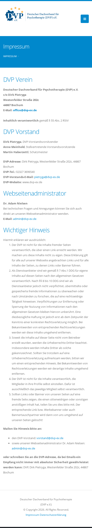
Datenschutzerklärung (53, 514)
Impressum (10, 56)
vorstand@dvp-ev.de (50, 438)
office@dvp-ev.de (25, 110)
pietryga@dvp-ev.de (47, 177)
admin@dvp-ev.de (24, 219)
